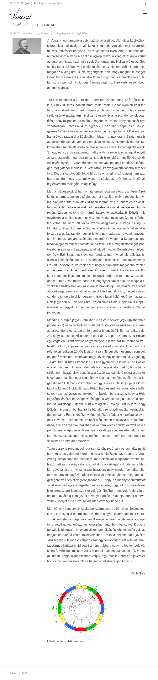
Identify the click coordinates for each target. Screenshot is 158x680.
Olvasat (14, 673)
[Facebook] (145, 4)
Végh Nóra (81, 33)
